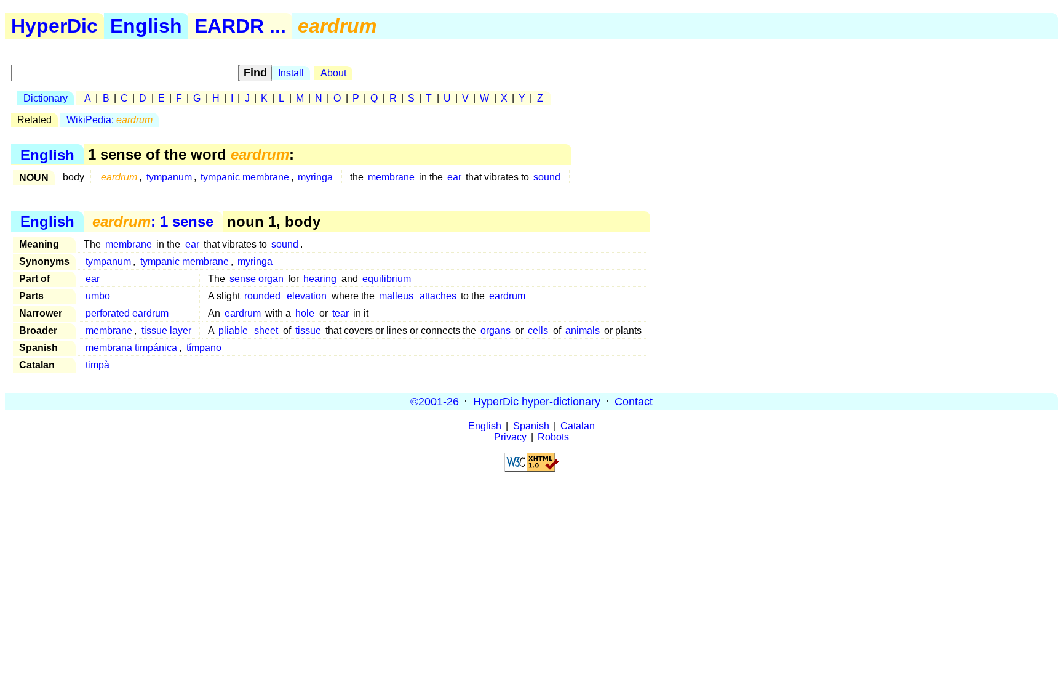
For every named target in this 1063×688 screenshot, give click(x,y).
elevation (307, 296)
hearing (319, 278)
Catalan (577, 426)
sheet (266, 330)
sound (546, 177)
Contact (634, 401)
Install (291, 73)
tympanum (169, 177)
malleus (396, 296)
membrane (391, 177)
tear (340, 313)
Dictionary (45, 98)
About (333, 73)
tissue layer (166, 330)
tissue (308, 330)
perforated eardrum (127, 313)
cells (538, 330)
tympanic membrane (245, 177)
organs (495, 330)
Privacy (510, 437)
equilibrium (386, 278)
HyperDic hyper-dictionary (536, 401)
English (146, 26)
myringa (315, 177)
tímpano (203, 347)
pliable (233, 330)
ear (454, 177)
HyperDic (54, 26)
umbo (98, 296)
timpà (97, 365)
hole (304, 313)
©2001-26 (434, 401)
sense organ (256, 278)
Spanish (531, 426)
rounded (262, 296)
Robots (553, 437)
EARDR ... (240, 26)
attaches (438, 296)
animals (582, 330)
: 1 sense (152, 221)
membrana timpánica (131, 347)
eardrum (507, 296)
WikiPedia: (109, 120)
